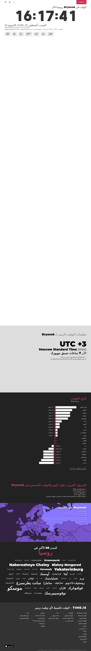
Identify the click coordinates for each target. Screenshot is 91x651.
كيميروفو (42, 588)
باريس (36, 34)
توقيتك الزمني (82, 618)
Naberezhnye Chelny (29, 565)
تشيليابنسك (51, 578)
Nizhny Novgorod (66, 565)
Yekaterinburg (68, 569)
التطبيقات (70, 613)
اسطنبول (28, 34)
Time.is (81, 2)
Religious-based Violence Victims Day (17, 27)
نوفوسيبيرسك (55, 593)
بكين (14, 34)
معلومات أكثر (37, 29)
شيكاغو (84, 410)
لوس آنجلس (83, 407)
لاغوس (84, 424)
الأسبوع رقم (83, 639)
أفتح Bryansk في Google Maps (76, 519)
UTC (85, 421)
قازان (62, 588)
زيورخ (84, 435)
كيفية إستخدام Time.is (38, 621)
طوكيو (7, 34)
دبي (85, 446)
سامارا (48, 583)
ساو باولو (84, 418)
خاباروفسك (10, 578)
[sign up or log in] (10, 2)
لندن (43, 34)
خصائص (43, 613)
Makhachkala (72, 560)
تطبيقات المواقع (69, 615)
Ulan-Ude (35, 569)
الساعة (84, 626)
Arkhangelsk (18, 560)
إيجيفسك (34, 574)
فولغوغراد (75, 588)
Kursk (64, 560)
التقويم (84, 634)
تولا (37, 578)
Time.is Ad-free (40, 615)
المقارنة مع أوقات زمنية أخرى (78, 469)
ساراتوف (59, 582)
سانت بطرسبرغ (28, 583)
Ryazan (19, 569)
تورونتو (84, 413)
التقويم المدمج (82, 636)
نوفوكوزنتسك (38, 593)
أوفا (66, 573)
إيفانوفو (18, 573)
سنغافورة (83, 451)
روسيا (45, 552)
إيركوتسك (25, 574)
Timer (84, 631)
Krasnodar (36, 560)
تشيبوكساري (64, 578)
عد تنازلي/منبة (82, 628)
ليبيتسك (35, 588)
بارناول (11, 574)
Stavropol (27, 569)
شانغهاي (84, 454)
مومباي (84, 449)
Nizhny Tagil (10, 569)
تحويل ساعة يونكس (53, 618)
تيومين (18, 578)
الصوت (84, 642)
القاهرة (84, 441)
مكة (21, 34)
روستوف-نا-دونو (75, 583)
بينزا (70, 578)
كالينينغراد (54, 588)
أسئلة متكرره (41, 618)
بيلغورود (75, 578)
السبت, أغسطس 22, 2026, (25, 25)
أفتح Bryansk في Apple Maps (55, 519)
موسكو (84, 443)
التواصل (43, 626)
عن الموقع (42, 623)
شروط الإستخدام (24, 615)
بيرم (82, 578)
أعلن (27, 613)
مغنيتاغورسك (28, 588)
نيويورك (51, 34)
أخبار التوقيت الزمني (67, 618)
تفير (41, 578)
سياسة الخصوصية (24, 618)
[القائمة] (6, 2)
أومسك (44, 574)
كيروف (48, 588)
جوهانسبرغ (83, 432)
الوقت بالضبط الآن (81, 613)
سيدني (84, 463)
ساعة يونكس (55, 615)
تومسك (24, 578)
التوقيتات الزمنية (82, 621)
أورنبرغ (72, 574)
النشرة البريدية (69, 621)
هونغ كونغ (83, 457)
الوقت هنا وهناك (82, 615)
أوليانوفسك (56, 574)
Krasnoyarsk (52, 560)
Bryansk (26, 560)
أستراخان (79, 573)
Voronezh (46, 569)
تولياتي (31, 578)
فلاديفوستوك (10, 583)
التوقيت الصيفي (82, 623)
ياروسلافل (27, 593)
